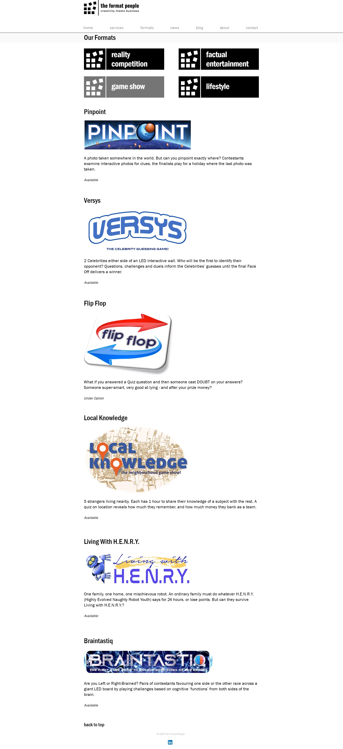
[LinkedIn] (170, 742)
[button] (116, 28)
